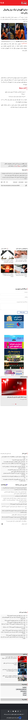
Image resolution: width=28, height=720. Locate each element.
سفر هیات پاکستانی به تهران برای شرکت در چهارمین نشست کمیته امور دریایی (13, 467)
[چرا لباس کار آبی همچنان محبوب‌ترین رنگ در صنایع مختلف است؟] (22, 672)
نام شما (26, 292)
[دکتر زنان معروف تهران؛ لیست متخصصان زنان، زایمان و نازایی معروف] (22, 659)
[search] (1, 2)
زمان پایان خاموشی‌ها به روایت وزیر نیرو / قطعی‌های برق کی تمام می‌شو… (13, 618)
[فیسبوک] (4, 182)
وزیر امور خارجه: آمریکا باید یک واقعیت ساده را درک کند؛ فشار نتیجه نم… (13, 464)
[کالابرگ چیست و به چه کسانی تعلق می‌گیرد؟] (22, 665)
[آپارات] (8, 711)
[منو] (3, 2)
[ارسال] (18, 41)
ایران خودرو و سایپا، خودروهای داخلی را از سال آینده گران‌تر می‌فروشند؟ (14, 173)
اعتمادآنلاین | (24, 43)
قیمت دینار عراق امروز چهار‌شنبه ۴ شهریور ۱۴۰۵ (16, 622)
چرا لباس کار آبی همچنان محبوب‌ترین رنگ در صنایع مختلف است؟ (9, 670)
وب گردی (25, 654)
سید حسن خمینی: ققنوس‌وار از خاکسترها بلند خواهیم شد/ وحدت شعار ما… (14, 480)
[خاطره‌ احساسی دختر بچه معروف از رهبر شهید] (14, 387)
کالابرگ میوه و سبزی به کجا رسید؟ (18, 460)
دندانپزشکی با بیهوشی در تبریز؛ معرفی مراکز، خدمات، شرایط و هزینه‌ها (10, 676)
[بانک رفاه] (14, 372)
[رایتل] (14, 345)
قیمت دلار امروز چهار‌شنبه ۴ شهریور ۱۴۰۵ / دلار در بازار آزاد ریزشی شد (14, 627)
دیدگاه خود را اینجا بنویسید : (21, 302)
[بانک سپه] (14, 352)
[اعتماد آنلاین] (24, 3)
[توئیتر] (10, 711)
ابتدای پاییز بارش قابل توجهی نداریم (18, 471)
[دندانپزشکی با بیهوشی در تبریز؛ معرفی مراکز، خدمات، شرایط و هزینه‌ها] (22, 678)
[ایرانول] (14, 358)
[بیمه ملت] (14, 325)
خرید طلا (24, 695)
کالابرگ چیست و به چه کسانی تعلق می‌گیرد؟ (10, 663)
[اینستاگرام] (17, 711)
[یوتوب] (12, 711)
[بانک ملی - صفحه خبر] (14, 318)
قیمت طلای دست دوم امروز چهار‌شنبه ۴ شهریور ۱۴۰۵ (15, 620)
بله (14, 165)
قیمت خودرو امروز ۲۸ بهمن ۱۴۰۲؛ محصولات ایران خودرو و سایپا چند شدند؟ (14, 178)
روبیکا (19, 165)
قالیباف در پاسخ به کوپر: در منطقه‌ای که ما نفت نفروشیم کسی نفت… (13, 457)
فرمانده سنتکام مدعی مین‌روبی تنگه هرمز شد (16, 469)
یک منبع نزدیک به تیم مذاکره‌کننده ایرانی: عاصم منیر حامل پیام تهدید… (13, 637)
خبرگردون (24, 687)
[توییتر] (7, 182)
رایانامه (26, 297)
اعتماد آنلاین (9, 714)
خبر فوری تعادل (23, 691)
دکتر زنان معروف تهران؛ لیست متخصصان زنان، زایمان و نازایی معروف (9, 657)
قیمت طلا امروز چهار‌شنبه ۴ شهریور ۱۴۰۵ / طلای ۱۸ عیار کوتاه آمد (13, 624)
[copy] (26, 185)
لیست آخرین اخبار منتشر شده (6, 453)
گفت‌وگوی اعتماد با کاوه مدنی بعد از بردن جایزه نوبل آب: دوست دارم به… (13, 632)
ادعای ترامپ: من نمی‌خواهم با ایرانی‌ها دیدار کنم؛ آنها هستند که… (13, 477)
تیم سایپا (15, 182)
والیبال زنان (21, 182)
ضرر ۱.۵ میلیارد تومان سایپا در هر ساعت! (17, 96)
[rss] (20, 711)
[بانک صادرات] (14, 338)
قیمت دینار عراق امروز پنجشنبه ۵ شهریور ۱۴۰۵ (16, 615)
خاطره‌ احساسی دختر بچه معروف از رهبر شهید (16, 397)
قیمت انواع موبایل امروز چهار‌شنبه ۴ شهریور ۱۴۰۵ (15, 635)
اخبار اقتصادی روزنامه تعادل (21, 689)
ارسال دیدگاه (22, 312)
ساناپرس (24, 693)
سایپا (26, 182)
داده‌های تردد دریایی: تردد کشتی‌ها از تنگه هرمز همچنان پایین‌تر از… (14, 474)
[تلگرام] (2, 182)
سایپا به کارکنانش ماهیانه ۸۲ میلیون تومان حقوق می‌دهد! (15, 93)
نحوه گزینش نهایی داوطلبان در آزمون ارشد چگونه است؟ (14, 461)
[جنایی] (14, 365)
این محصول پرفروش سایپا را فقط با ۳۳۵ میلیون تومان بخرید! (15, 175)
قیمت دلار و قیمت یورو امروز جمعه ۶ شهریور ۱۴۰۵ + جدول (13, 630)
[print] (16, 41)
